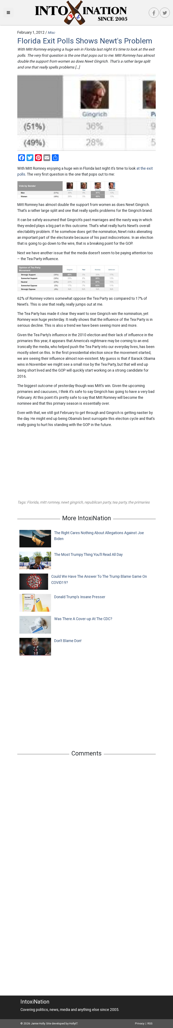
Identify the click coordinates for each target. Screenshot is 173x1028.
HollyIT (73, 1023)
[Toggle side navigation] (8, 12)
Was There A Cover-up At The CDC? (83, 619)
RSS (150, 1023)
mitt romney (49, 502)
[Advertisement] (86, 463)
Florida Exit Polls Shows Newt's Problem (84, 40)
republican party (97, 502)
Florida (32, 502)
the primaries (139, 502)
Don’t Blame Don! (67, 641)
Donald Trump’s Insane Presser (79, 597)
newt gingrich (72, 502)
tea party (119, 502)
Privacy (139, 1023)
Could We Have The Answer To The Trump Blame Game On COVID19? (99, 579)
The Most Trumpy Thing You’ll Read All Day (88, 554)
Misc (51, 33)
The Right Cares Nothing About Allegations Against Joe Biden (99, 536)
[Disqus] (86, 815)
